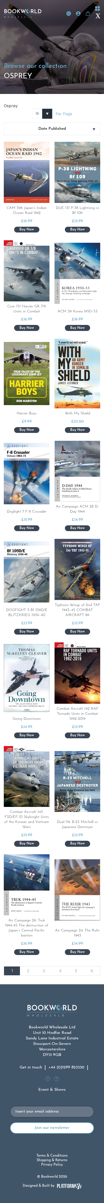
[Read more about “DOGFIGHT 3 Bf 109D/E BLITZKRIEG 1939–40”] (26, 632)
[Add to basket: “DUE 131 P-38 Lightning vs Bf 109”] (77, 229)
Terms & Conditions (52, 1156)
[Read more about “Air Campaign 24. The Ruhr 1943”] (77, 952)
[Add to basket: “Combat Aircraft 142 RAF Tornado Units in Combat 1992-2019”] (77, 735)
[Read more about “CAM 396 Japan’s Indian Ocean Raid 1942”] (26, 229)
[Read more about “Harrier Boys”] (26, 430)
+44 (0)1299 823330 (66, 1067)
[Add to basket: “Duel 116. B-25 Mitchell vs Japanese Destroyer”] (77, 844)
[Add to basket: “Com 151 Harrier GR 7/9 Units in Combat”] (26, 328)
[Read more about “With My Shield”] (77, 430)
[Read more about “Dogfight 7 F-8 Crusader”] (26, 528)
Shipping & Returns (52, 1160)
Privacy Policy (52, 1165)
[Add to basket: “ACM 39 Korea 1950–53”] (77, 328)
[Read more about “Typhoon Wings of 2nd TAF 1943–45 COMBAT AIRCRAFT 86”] (77, 632)
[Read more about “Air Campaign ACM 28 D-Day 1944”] (77, 528)
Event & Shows (52, 1090)
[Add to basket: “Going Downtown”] (26, 735)
